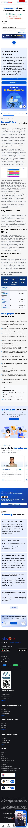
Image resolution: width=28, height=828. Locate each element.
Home (2, 118)
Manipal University (4, 306)
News (2, 756)
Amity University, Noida (4, 301)
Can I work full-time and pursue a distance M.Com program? (13, 593)
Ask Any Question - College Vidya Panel (10, 768)
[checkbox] (3, 36)
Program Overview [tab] (8, 113)
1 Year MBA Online (5, 713)
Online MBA (3, 709)
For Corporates (4, 762)
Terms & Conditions (14, 813)
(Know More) (19, 35)
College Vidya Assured (13, 35)
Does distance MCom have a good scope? (13, 555)
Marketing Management (6, 696)
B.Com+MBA (4, 727)
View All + (3, 700)
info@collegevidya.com (7, 659)
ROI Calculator (4, 758)
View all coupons (21, 32)
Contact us (3, 764)
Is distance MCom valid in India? (10, 540)
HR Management (5, 698)
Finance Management (6, 694)
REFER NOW (13, 419)
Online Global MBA (5, 711)
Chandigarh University (5, 288)
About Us (3, 752)
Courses (5, 118)
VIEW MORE (14, 607)
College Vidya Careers (6, 766)
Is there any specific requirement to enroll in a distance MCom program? (13, 574)
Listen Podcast (13, 82)
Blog (2, 754)
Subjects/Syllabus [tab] (19, 113)
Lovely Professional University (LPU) (5, 294)
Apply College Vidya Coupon (9, 27)
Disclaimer (5, 813)
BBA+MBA (3, 725)
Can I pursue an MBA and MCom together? (13, 521)
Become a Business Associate (8, 760)
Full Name (4, 21)
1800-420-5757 (6, 667)
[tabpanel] (14, 561)
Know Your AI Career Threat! (14, 504)
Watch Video (13, 78)
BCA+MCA (3, 723)
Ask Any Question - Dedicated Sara (9, 770)
